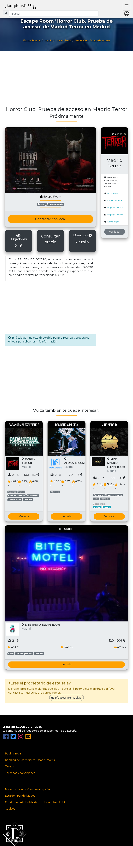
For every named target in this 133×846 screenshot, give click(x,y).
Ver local (114, 231)
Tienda (9, 766)
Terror (41, 204)
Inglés (97, 507)
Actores (12, 492)
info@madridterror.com (118, 200)
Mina (96, 499)
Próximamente (55, 204)
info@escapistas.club (68, 697)
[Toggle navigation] (126, 6)
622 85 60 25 (113, 193)
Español (106, 507)
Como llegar (113, 221)
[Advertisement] (66, 80)
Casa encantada (16, 496)
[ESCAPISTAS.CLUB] (20, 5)
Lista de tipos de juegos (20, 795)
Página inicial (13, 753)
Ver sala (24, 516)
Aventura (98, 495)
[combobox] (53, 14)
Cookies (10, 808)
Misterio (55, 492)
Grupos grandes (113, 495)
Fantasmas (32, 496)
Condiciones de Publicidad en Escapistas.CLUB (35, 802)
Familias (28, 499)
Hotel (11, 654)
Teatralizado (14, 499)
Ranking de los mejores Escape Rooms (30, 760)
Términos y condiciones (20, 773)
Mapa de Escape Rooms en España (27, 789)
